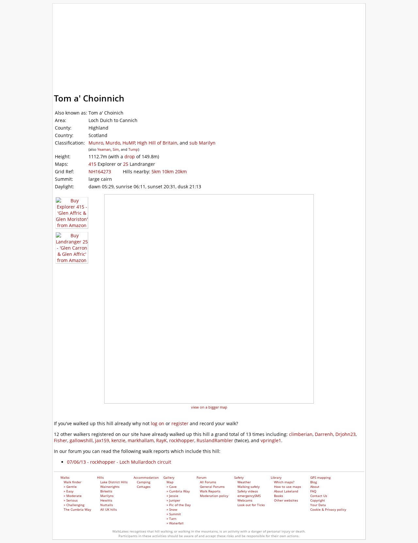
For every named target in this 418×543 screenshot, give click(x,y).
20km (181, 171)
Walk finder (72, 482)
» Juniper (173, 500)
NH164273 (99, 171)
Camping (143, 482)
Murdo (112, 143)
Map (170, 482)
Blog (313, 482)
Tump (133, 149)
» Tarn (171, 518)
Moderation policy (214, 495)
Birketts (106, 491)
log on (157, 423)
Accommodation (146, 63)
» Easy (68, 491)
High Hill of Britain (157, 143)
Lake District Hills (114, 482)
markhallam (141, 440)
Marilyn (207, 143)
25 (125, 164)
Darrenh (324, 434)
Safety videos (247, 491)
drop (129, 156)
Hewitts (106, 500)
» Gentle (70, 486)
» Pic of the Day (179, 505)
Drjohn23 (345, 434)
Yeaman (104, 149)
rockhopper (181, 440)
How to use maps (287, 486)
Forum (226, 63)
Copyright (317, 500)
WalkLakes (90, 13)
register (179, 423)
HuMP (128, 143)
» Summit (174, 514)
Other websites (286, 500)
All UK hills (108, 509)
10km (168, 171)
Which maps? (284, 482)
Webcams (244, 500)
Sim (116, 149)
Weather (244, 482)
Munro (95, 143)
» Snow (172, 509)
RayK (161, 440)
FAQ (313, 491)
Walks (76, 63)
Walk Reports (210, 491)
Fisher (60, 440)
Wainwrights (110, 486)
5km (156, 171)
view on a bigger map (209, 407)
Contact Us (318, 495)
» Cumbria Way (178, 491)
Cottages (144, 486)
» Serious (71, 500)
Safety (257, 63)
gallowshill (81, 440)
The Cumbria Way (77, 509)
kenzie (118, 440)
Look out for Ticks (251, 505)
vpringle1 (271, 440)
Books (278, 495)
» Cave (172, 486)
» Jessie (172, 495)
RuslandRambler (215, 440)
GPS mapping (88, 78)
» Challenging (74, 505)
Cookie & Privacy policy (328, 509)
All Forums (208, 482)
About (314, 486)
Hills (103, 63)
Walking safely (248, 486)
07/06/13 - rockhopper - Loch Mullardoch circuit (119, 462)
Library (288, 63)
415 (92, 164)
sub (193, 143)
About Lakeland (286, 491)
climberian (301, 434)
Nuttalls (106, 505)
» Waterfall (175, 523)
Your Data (318, 505)
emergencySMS (249, 495)
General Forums (212, 486)
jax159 (102, 440)
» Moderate (73, 495)
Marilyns (107, 495)
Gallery (194, 63)
